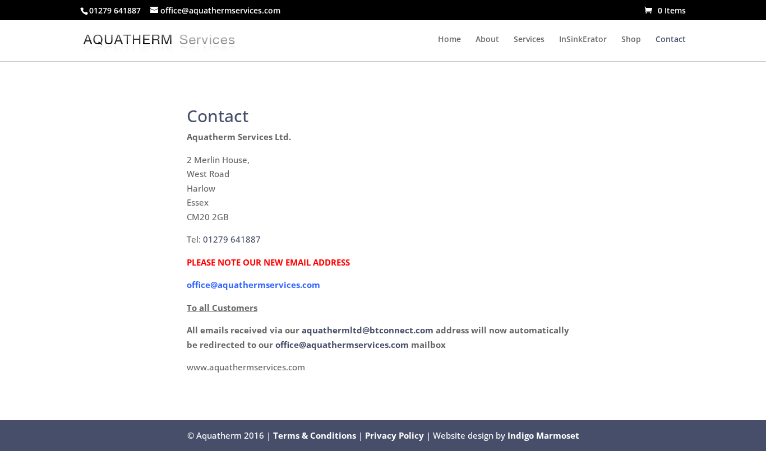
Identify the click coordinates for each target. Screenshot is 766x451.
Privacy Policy (394, 435)
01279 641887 (232, 239)
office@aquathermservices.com (342, 344)
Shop (631, 39)
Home (449, 39)
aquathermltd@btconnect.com (367, 330)
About (487, 39)
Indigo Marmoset (543, 435)
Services (529, 39)
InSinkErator (583, 39)
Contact (671, 39)
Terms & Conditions (314, 435)
